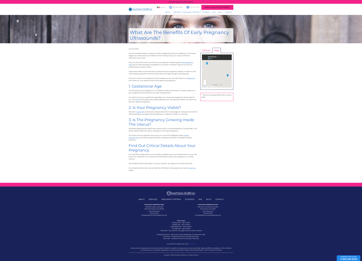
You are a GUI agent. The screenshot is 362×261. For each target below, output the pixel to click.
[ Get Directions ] (154, 211)
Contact (228, 12)
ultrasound (191, 78)
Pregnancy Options (191, 12)
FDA (137, 99)
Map (216, 50)
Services (176, 12)
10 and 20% (140, 112)
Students (206, 12)
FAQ (214, 12)
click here (192, 244)
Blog (220, 12)
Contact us (192, 168)
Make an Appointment (217, 7)
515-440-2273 (195, 7)
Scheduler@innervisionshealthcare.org (154, 215)
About (167, 12)
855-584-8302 (177, 7)
